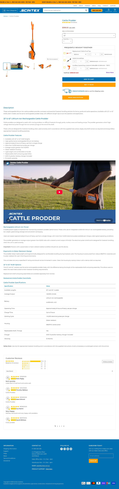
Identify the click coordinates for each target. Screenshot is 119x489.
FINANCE (87, 5)
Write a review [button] (107, 361)
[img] (15, 376)
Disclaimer (6, 461)
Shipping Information (10, 448)
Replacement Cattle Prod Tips (81, 51)
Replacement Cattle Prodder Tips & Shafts (17, 278)
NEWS (75, 5)
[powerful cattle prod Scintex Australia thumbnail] (41, 66)
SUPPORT (113, 5)
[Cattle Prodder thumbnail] (17, 66)
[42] (34, 66)
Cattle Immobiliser (78, 58)
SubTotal (66, 73)
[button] (66, 22)
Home (5, 16)
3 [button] (59, 426)
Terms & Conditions (9, 458)
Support (5, 451)
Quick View (69, 55)
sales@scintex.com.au (43, 465)
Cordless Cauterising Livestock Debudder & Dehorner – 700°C (91, 65)
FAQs (99, 5)
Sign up (93, 461)
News (5, 456)
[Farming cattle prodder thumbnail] (6, 66)
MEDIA (94, 5)
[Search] (86, 10)
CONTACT (105, 5)
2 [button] (57, 426)
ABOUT (81, 5)
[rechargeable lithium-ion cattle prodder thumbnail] (26, 66)
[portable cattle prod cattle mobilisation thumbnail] (48, 66)
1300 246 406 (59, 2)
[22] (6, 73)
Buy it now (89, 85)
